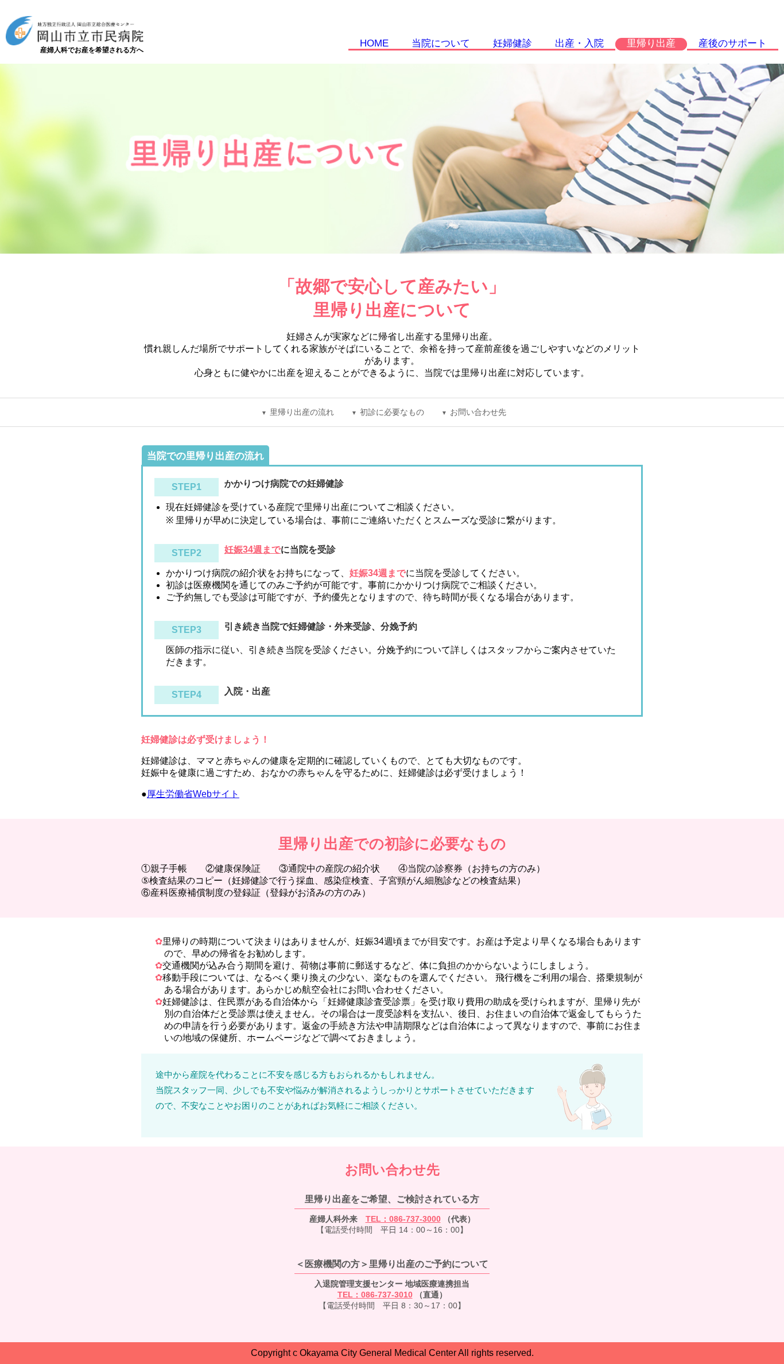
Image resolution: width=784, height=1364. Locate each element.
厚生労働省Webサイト (193, 794)
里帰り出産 (651, 43)
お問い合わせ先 (478, 412)
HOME (374, 43)
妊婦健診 (512, 43)
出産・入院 (579, 43)
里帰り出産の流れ (302, 412)
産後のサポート (732, 43)
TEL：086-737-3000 (403, 1218)
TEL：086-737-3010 (375, 1294)
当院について (441, 43)
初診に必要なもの (392, 412)
